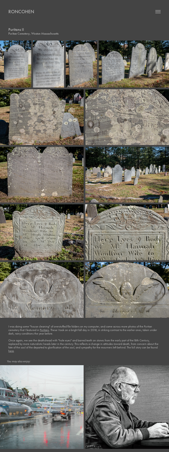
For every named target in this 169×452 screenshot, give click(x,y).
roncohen (21, 12)
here (11, 351)
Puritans (44, 330)
